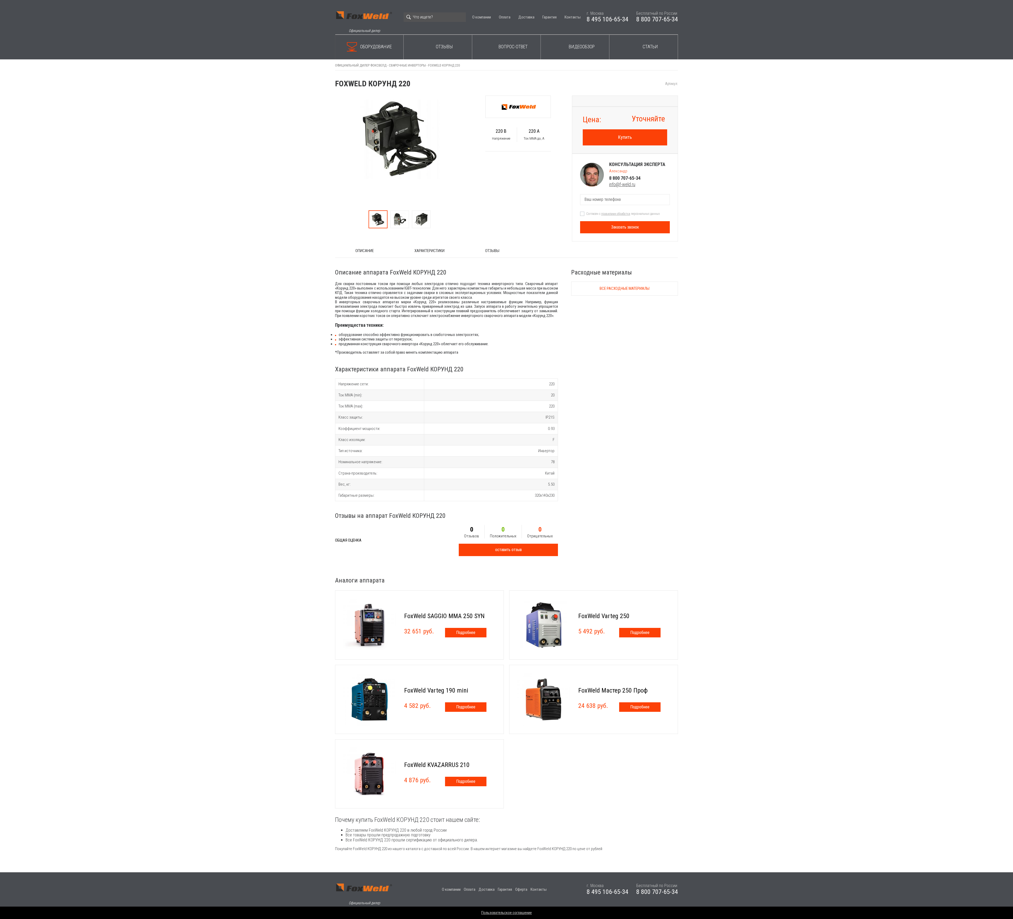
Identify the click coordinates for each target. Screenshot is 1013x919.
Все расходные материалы (624, 288)
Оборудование (376, 46)
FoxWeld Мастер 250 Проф (613, 690)
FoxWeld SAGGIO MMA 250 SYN (444, 616)
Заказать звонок (625, 227)
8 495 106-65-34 (607, 19)
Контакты (573, 17)
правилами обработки (615, 214)
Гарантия (549, 17)
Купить (625, 137)
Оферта (521, 889)
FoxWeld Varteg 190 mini (436, 690)
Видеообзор (582, 46)
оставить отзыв (508, 549)
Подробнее (465, 632)
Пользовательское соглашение (506, 912)
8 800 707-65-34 (657, 19)
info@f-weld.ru (622, 184)
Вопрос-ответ (513, 46)
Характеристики (429, 250)
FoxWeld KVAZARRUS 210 (437, 765)
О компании (481, 17)
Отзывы (444, 46)
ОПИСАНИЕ (364, 250)
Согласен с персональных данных (623, 214)
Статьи (650, 46)
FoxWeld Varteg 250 (603, 616)
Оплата (504, 17)
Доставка (526, 17)
